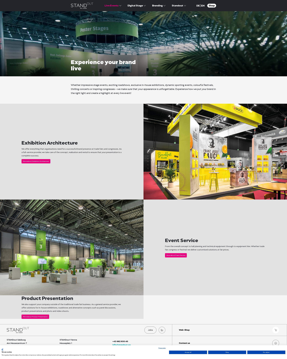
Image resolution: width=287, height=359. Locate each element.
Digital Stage (135, 5)
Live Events (111, 5)
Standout (177, 5)
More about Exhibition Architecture (36, 161)
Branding (157, 5)
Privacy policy (162, 348)
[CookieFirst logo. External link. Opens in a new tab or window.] (2, 350)
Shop (212, 5)
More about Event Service (175, 255)
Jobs (150, 329)
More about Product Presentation (35, 317)
